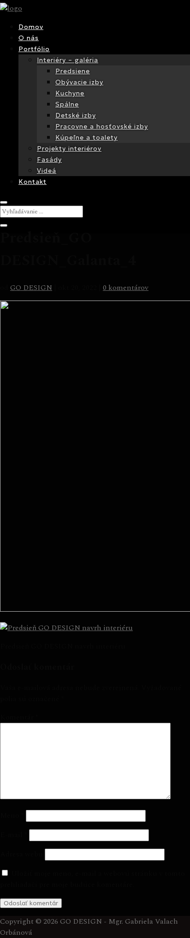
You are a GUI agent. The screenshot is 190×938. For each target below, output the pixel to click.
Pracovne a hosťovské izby (101, 126)
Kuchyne (69, 93)
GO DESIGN (31, 287)
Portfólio (34, 49)
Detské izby (75, 115)
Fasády (49, 159)
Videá (46, 170)
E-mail (13, 834)
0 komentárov (125, 287)
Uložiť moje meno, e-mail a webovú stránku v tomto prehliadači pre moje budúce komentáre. (92, 879)
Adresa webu (21, 854)
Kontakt (32, 181)
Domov (30, 27)
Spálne (67, 104)
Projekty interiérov (69, 148)
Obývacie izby (79, 82)
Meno (12, 815)
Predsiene (72, 71)
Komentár (19, 717)
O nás (28, 38)
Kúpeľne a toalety (86, 137)
